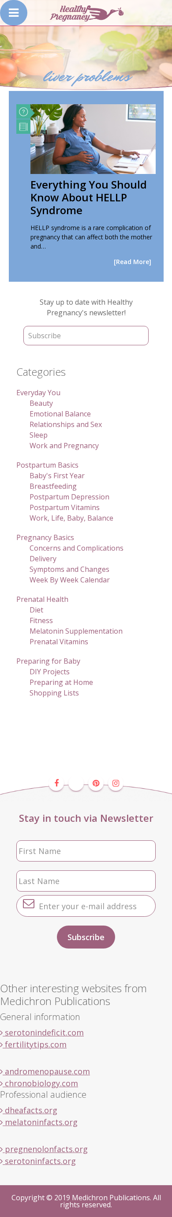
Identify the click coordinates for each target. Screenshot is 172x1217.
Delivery (43, 558)
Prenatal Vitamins (59, 641)
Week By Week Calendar (70, 580)
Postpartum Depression (69, 497)
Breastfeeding (53, 486)
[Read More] (132, 261)
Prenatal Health (42, 599)
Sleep (39, 435)
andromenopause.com (46, 1071)
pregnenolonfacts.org (45, 1149)
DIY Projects (50, 672)
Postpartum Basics (47, 465)
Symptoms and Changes (69, 569)
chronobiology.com (40, 1083)
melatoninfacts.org (40, 1122)
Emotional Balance (60, 414)
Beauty (41, 403)
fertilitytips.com (35, 1044)
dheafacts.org (30, 1110)
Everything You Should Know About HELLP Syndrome (88, 197)
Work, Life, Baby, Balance (71, 518)
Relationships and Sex (66, 424)
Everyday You (38, 392)
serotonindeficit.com (43, 1032)
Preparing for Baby (48, 661)
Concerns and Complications (76, 548)
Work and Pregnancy (64, 445)
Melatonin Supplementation (76, 631)
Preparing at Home (61, 682)
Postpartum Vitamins (65, 507)
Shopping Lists (54, 693)
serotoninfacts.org (39, 1161)
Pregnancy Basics (45, 537)
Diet (36, 610)
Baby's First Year (57, 475)
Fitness (41, 620)
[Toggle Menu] (13, 13)
